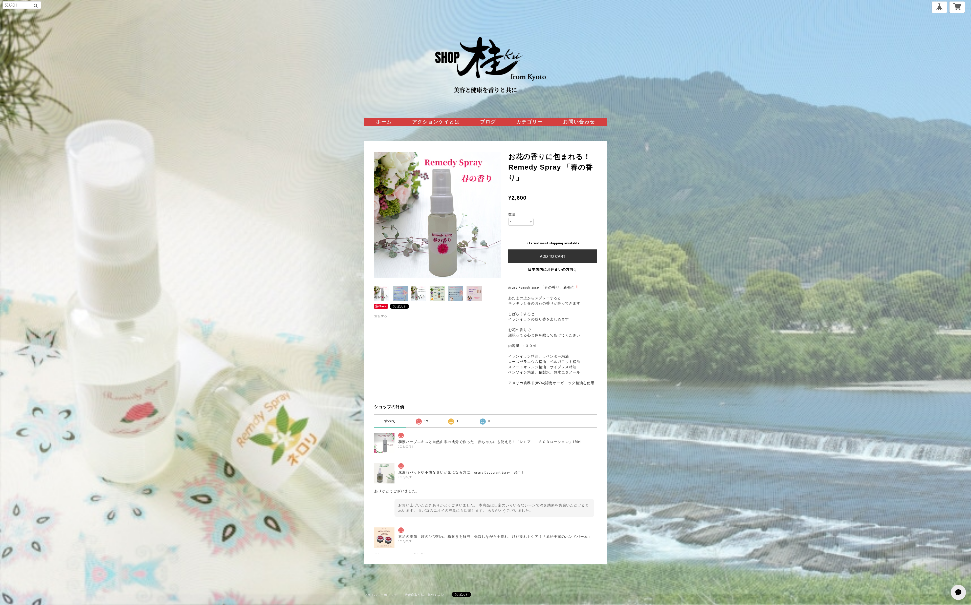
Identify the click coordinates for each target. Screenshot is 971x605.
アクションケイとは (436, 122)
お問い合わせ (579, 122)
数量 (512, 214)
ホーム (384, 122)
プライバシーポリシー (380, 595)
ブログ (488, 122)
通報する (380, 316)
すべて (390, 421)
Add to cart (552, 256)
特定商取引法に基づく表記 (424, 595)
